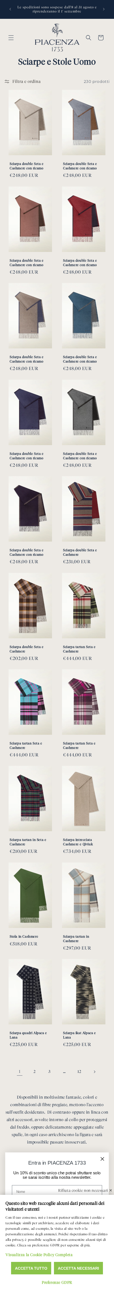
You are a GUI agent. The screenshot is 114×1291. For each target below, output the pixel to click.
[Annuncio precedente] (10, 9)
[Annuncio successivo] (104, 9)
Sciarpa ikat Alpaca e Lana (79, 1035)
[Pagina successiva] (94, 1072)
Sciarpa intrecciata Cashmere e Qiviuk (78, 842)
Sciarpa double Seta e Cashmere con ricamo (27, 166)
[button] (11, 38)
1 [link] (20, 1071)
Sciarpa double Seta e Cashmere (80, 552)
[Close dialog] (102, 1159)
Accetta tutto (31, 1268)
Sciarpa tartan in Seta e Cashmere (28, 842)
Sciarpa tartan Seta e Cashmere (79, 649)
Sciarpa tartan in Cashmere (76, 938)
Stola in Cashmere (24, 936)
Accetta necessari (78, 1268)
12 (79, 1071)
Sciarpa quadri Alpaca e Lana (28, 1035)
